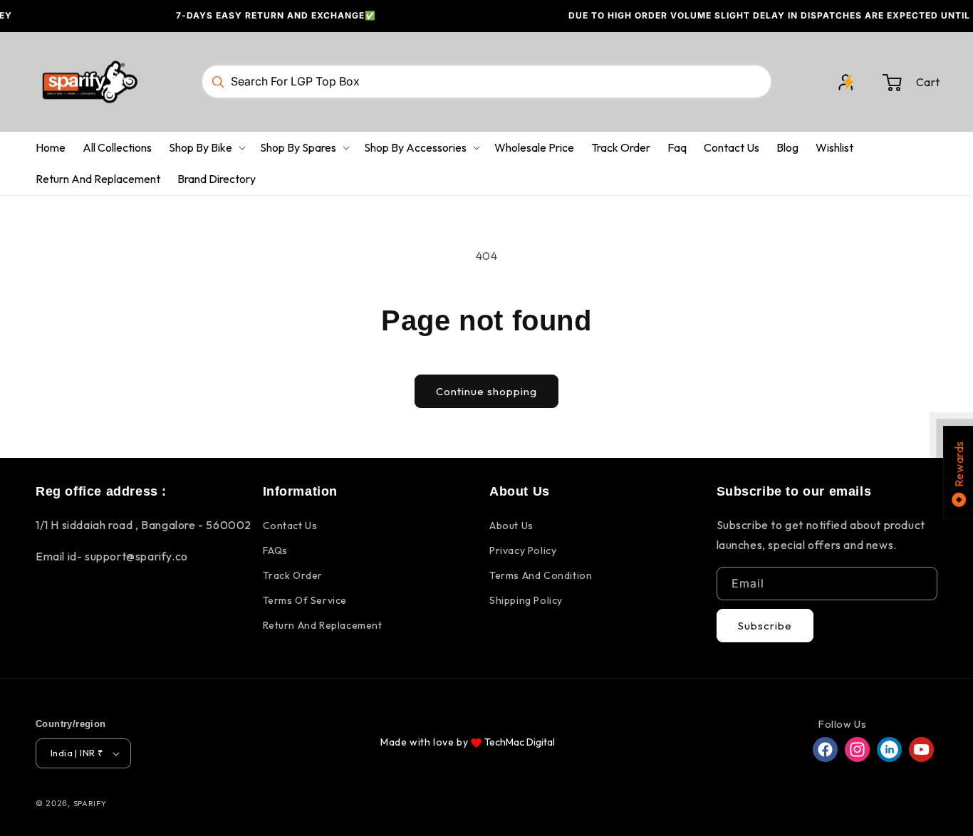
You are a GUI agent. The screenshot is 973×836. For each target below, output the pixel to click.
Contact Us (290, 525)
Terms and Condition (540, 575)
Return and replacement (323, 625)
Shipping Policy (526, 600)
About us (511, 525)
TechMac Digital (519, 742)
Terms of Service (305, 600)
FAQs (275, 550)
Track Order (293, 575)
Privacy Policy (522, 550)
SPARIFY (90, 803)
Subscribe (765, 625)
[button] (911, 82)
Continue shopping (486, 391)
